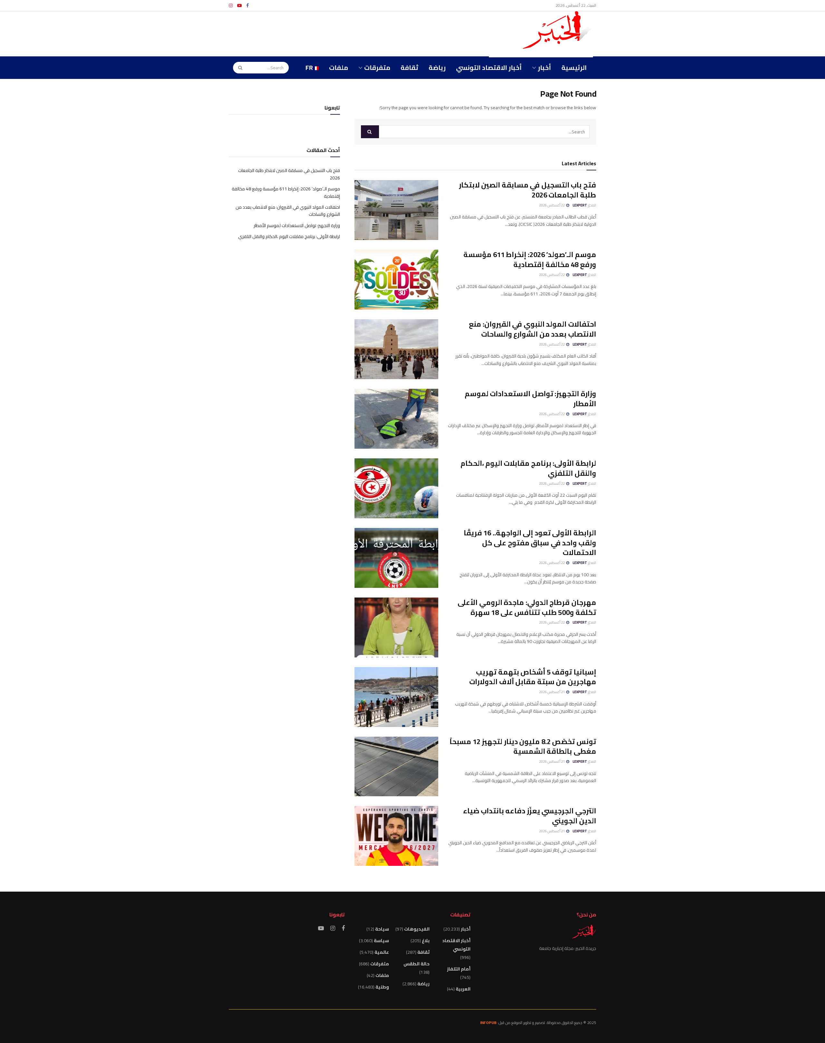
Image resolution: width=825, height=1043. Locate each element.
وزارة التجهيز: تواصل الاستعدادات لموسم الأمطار (530, 398)
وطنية (382, 987)
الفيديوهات (417, 929)
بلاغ (426, 940)
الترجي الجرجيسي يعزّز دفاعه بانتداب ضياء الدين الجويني (529, 816)
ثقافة (409, 67)
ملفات (338, 67)
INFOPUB (488, 1022)
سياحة (382, 929)
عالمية (381, 952)
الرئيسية (574, 67)
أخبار (544, 67)
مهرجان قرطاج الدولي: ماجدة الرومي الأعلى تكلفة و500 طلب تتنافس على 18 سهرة (527, 607)
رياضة (437, 67)
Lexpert (580, 205)
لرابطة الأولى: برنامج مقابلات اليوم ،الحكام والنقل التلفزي (528, 468)
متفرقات (377, 67)
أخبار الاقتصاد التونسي (489, 67)
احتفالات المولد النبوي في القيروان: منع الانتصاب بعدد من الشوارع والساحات (532, 329)
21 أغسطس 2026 (552, 692)
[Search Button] (238, 67)
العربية (463, 989)
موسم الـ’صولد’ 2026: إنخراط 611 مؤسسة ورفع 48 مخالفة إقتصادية (529, 259)
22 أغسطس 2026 (552, 205)
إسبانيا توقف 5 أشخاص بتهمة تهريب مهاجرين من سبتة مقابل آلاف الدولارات (532, 677)
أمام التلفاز (459, 969)
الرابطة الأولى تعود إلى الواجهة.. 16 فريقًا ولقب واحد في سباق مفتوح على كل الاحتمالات (530, 543)
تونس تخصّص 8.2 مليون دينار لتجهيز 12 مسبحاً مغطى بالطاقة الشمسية (523, 746)
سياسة (381, 940)
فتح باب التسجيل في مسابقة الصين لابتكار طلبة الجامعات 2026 (527, 190)
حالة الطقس (416, 964)
